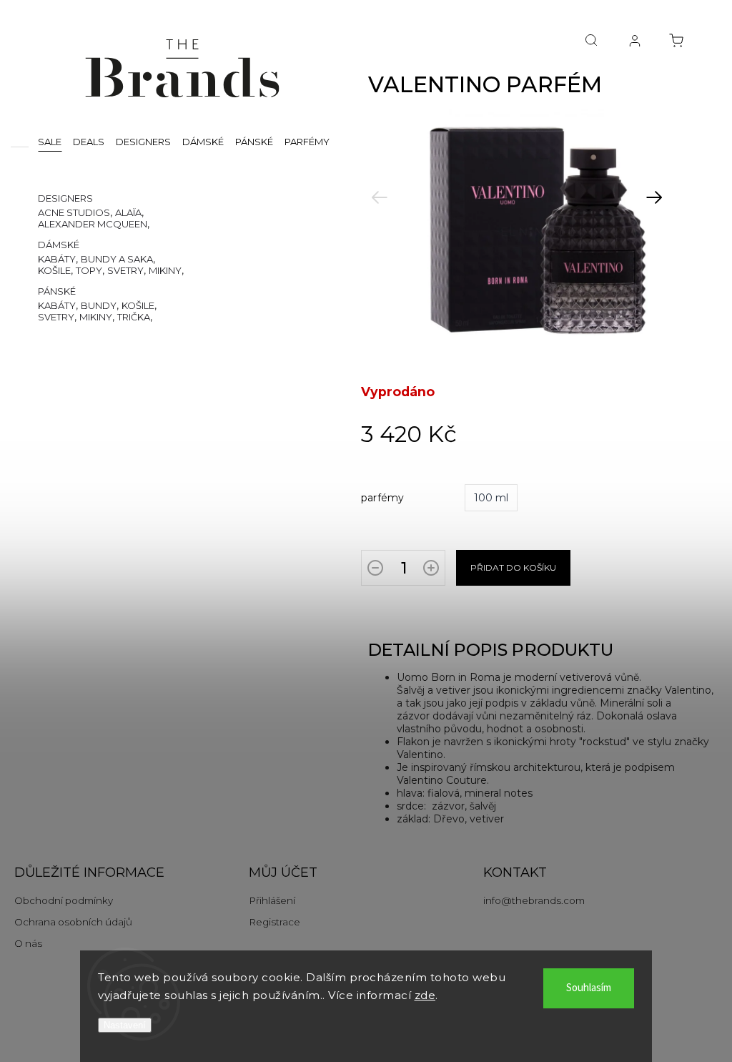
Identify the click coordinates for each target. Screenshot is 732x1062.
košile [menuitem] (54, 270)
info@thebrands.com (534, 900)
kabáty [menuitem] (57, 259)
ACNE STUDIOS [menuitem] (74, 212)
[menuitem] (49, 141)
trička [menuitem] (133, 317)
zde (425, 995)
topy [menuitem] (89, 270)
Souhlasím (588, 987)
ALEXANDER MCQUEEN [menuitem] (92, 224)
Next (674, 209)
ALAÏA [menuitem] (128, 212)
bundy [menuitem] (99, 305)
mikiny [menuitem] (165, 270)
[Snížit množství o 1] (375, 571)
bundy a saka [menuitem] (117, 259)
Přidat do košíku (513, 567)
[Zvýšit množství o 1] (431, 571)
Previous (400, 209)
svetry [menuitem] (125, 270)
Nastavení (125, 1025)
